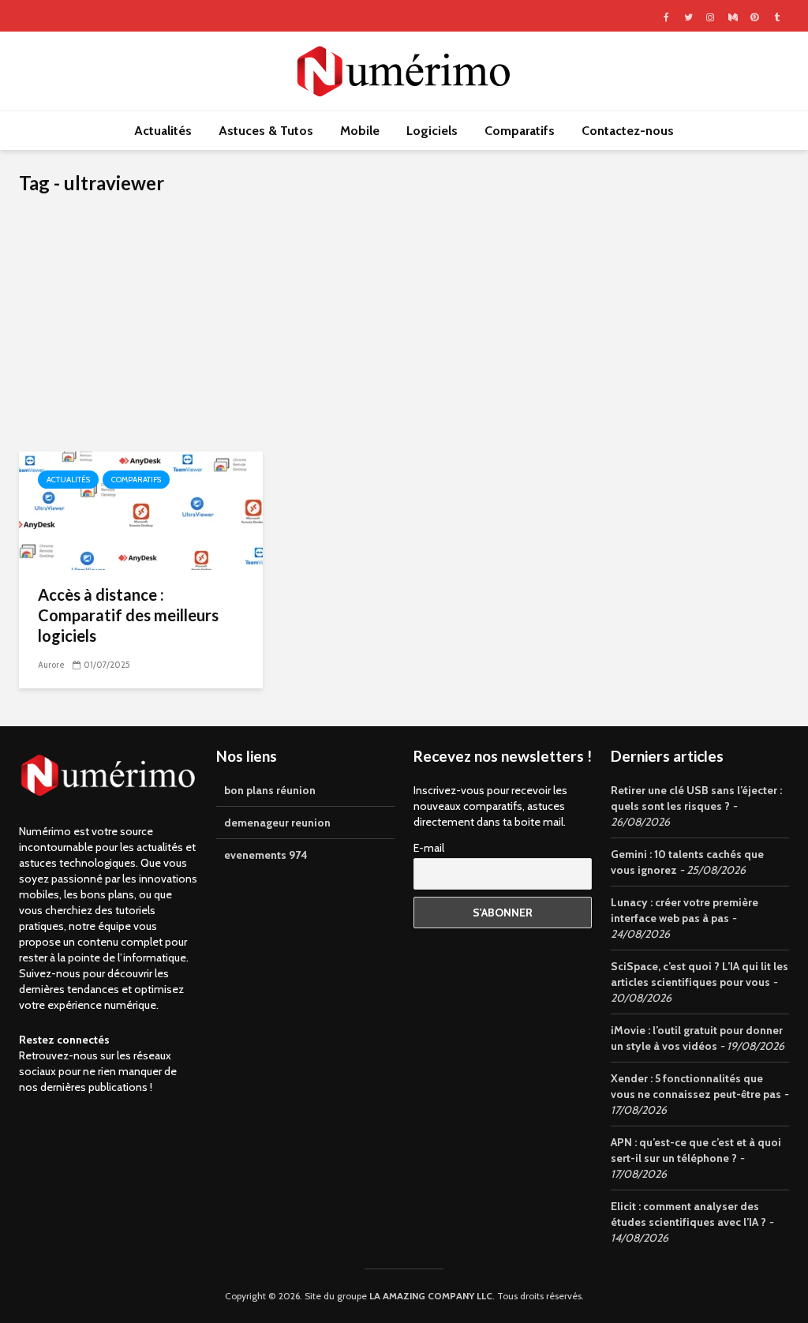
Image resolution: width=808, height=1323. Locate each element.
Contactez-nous (628, 130)
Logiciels (432, 130)
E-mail (428, 848)
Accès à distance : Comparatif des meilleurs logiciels (128, 615)
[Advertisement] (404, 333)
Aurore (51, 664)
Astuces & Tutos (266, 130)
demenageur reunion (277, 822)
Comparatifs (519, 130)
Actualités (163, 130)
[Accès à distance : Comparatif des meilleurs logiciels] (141, 509)
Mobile (360, 130)
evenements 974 (266, 855)
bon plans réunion (270, 790)
